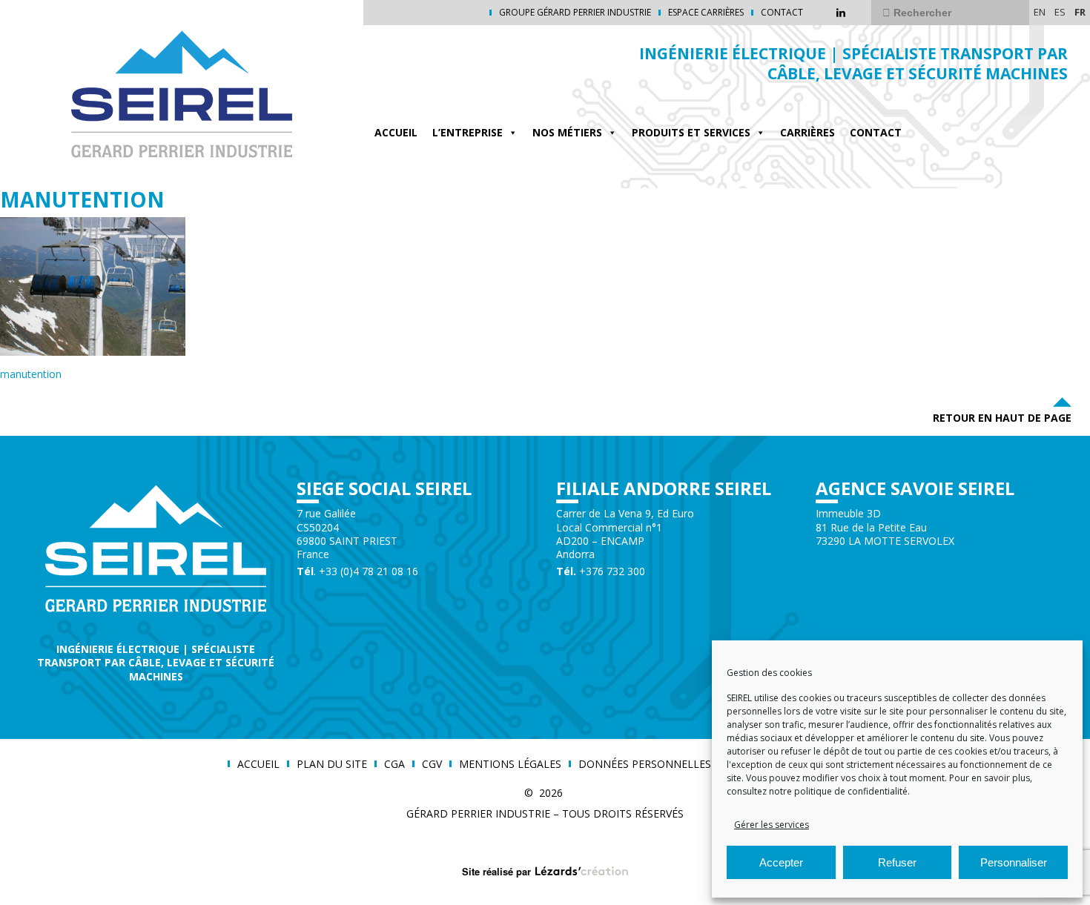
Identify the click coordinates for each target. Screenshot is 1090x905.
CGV (432, 764)
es (1060, 12)
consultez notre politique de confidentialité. (818, 791)
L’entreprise (467, 132)
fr (1080, 12)
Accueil (395, 132)
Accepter (781, 862)
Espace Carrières (706, 13)
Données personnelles (644, 764)
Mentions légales (510, 764)
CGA (394, 764)
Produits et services (691, 132)
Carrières (807, 132)
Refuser (897, 862)
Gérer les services (771, 824)
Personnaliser (1013, 862)
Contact (782, 13)
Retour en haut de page (1002, 418)
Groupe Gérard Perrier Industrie (575, 13)
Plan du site (332, 764)
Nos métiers (567, 132)
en (1040, 12)
